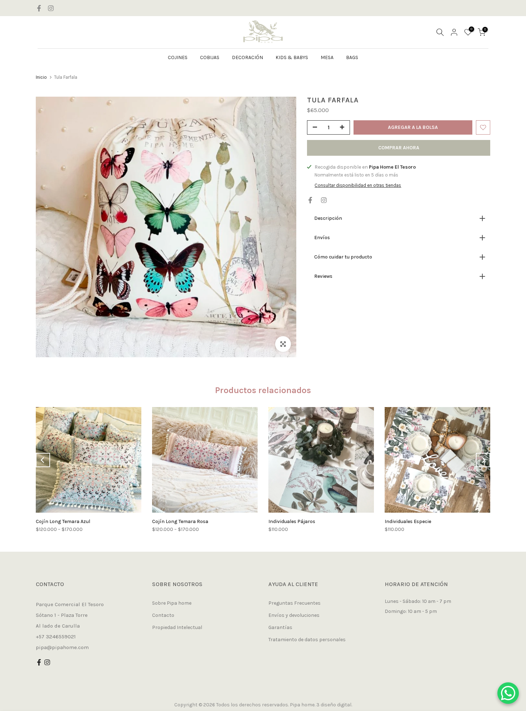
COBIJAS (209, 57)
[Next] (483, 460)
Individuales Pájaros (291, 521)
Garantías (280, 627)
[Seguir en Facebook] (39, 8)
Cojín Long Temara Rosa (180, 521)
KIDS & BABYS (292, 57)
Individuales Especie (408, 521)
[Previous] (43, 460)
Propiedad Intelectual (177, 627)
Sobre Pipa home (171, 603)
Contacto (163, 615)
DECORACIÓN (247, 57)
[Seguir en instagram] (51, 8)
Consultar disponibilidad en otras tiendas (358, 185)
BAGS (352, 57)
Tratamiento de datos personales (307, 640)
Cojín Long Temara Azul (63, 521)
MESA (327, 57)
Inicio (41, 77)
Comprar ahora (398, 148)
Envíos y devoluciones (294, 615)
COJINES (177, 57)
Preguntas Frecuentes (294, 603)
